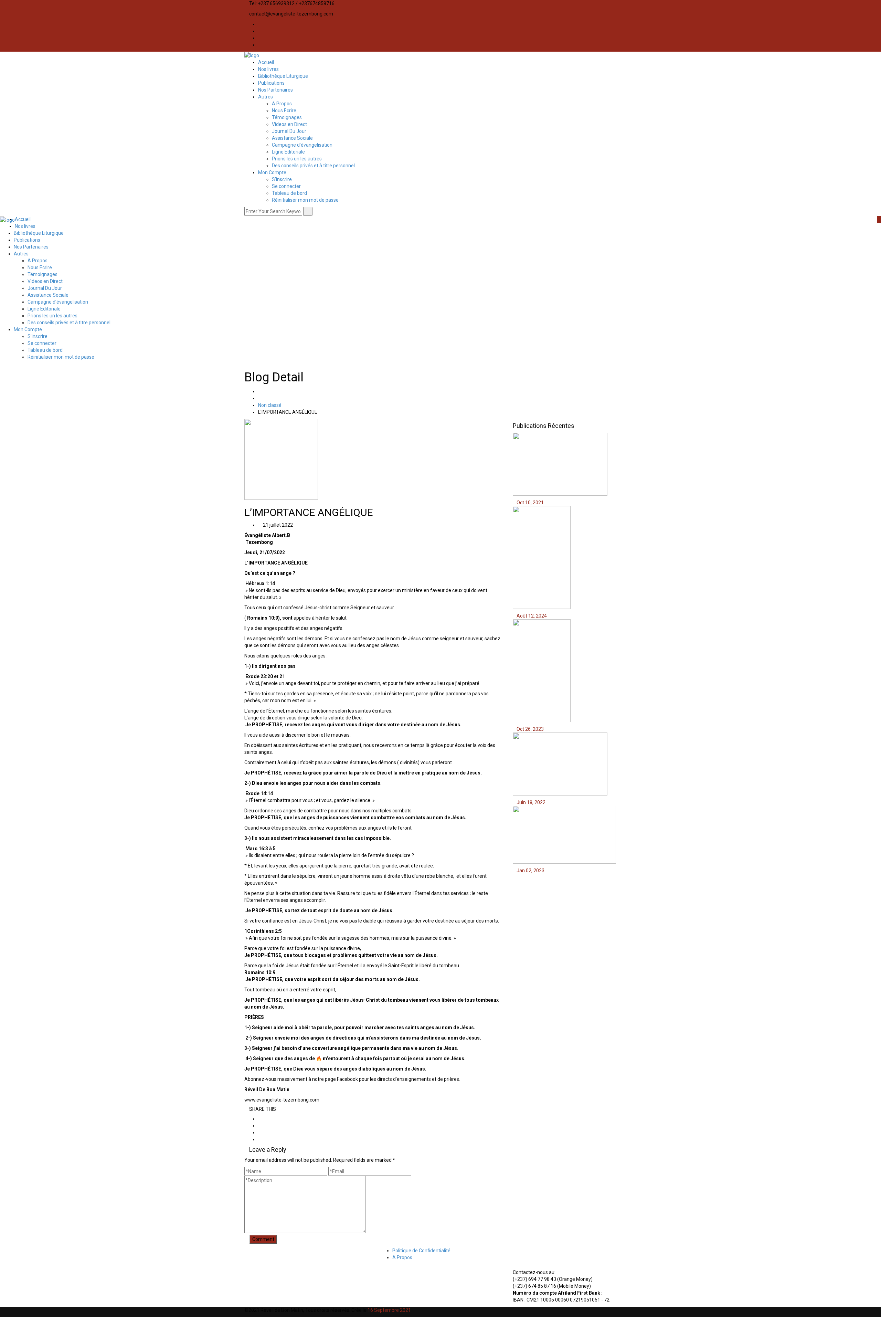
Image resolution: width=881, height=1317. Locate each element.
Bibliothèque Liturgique (283, 76)
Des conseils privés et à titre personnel (313, 165)
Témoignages (287, 117)
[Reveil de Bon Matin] (251, 55)
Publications (271, 83)
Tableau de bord (289, 193)
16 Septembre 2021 (389, 1310)
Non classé (270, 405)
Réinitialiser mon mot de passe (305, 200)
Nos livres (268, 69)
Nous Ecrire (284, 110)
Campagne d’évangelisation (302, 145)
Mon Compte (272, 172)
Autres (265, 96)
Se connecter (286, 186)
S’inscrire (282, 179)
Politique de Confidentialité (421, 1250)
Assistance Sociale (292, 138)
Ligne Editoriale (288, 152)
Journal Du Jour (289, 131)
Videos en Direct (289, 124)
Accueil (266, 62)
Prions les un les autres (297, 158)
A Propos (282, 103)
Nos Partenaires (275, 90)
